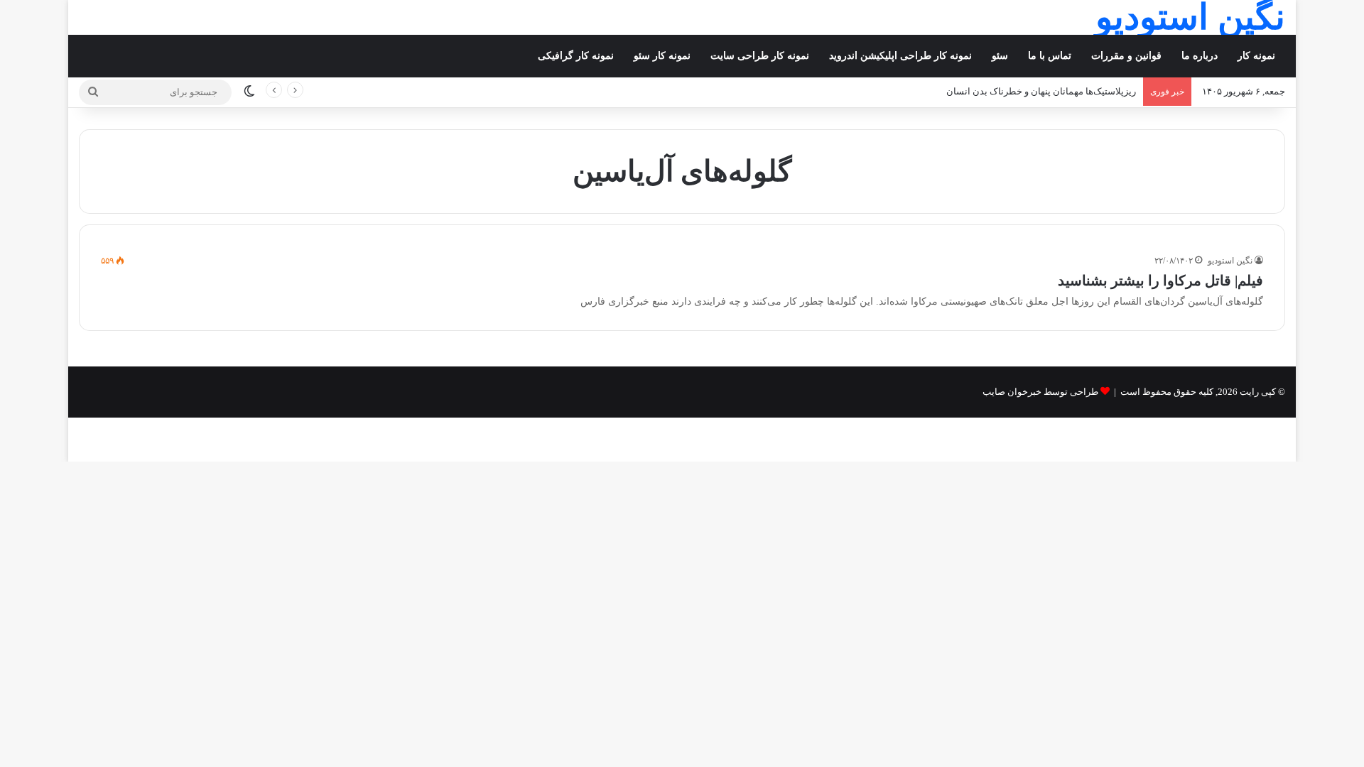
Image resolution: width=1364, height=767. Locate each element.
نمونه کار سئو (662, 55)
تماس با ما (1049, 55)
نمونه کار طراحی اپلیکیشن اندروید (900, 55)
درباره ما (1199, 55)
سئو (1000, 55)
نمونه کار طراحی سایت (759, 55)
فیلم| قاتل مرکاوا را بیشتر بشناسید (1160, 280)
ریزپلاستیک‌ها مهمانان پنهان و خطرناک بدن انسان (1041, 91)
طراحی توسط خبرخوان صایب (1040, 391)
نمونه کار (1256, 55)
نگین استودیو (1230, 261)
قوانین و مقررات (1126, 55)
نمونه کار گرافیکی (576, 55)
